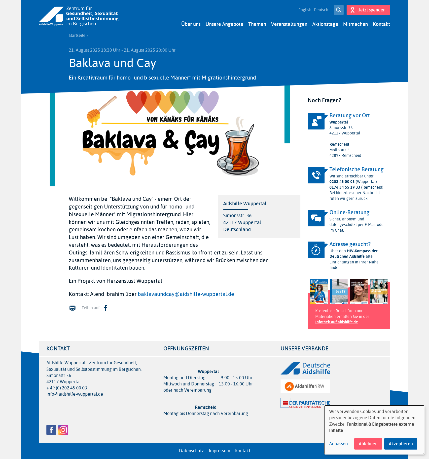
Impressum (219, 451)
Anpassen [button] (338, 444)
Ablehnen (368, 444)
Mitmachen (355, 24)
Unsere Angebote (224, 24)
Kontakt (381, 24)
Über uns (191, 24)
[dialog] (374, 430)
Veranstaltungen (289, 24)
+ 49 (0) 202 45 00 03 (66, 388)
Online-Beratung (349, 212)
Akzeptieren (401, 444)
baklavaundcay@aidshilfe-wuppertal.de (186, 294)
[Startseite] (78, 16)
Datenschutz (191, 451)
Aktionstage (325, 24)
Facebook (105, 308)
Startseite (77, 35)
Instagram (63, 430)
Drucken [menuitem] (72, 308)
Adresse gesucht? (350, 244)
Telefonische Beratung (356, 169)
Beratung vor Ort (349, 116)
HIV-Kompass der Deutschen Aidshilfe (353, 253)
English (304, 10)
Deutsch (321, 10)
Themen (257, 24)
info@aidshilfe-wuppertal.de (74, 394)
